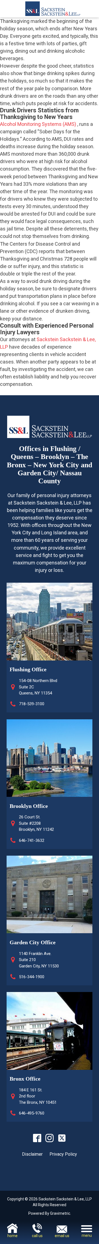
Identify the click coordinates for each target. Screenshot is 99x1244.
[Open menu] (86, 1228)
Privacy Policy (63, 1154)
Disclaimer (32, 1154)
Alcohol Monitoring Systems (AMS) (38, 124)
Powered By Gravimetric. (49, 1213)
